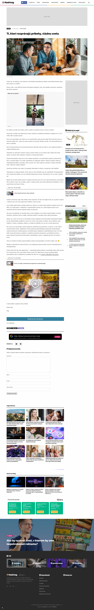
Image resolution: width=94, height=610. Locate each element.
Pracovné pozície (13, 499)
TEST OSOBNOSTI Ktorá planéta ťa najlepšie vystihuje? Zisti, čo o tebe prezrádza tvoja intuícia (77, 240)
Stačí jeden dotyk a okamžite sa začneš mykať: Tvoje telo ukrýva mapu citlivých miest (75, 193)
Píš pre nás (42, 591)
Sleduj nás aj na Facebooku (35, 319)
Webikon (55, 606)
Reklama (41, 588)
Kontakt (41, 578)
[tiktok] (16, 586)
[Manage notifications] (2, 608)
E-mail (8, 381)
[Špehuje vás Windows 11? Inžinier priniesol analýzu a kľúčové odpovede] (16, 482)
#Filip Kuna (23, 28)
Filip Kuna (14, 328)
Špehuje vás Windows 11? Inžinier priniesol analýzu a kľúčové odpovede (15, 491)
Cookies (41, 583)
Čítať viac (80, 544)
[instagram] (13, 586)
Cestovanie (54, 2)
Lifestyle (32, 2)
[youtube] (10, 586)
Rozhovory (45, 2)
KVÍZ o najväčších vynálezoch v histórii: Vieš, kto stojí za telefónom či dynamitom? (78, 234)
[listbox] (82, 206)
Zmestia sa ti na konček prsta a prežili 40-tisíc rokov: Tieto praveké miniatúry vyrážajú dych (76, 150)
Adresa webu (10, 387)
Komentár (9, 356)
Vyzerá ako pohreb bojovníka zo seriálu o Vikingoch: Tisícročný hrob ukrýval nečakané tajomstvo (76, 172)
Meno (8, 374)
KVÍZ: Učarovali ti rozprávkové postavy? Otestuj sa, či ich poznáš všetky (77, 246)
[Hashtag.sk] (8, 2)
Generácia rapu (71, 2)
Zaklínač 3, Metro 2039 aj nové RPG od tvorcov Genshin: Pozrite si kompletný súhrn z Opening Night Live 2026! (34, 491)
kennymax (44, 606)
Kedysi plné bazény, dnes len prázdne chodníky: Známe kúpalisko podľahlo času (77, 226)
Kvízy (38, 2)
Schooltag (82, 2)
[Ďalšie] (86, 563)
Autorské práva (43, 580)
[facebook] (7, 586)
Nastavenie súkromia (45, 594)
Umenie (62, 2)
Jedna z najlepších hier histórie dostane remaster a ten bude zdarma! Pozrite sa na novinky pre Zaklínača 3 (53, 491)
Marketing (21, 328)
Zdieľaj (24, 2)
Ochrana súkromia (44, 586)
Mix (9, 28)
